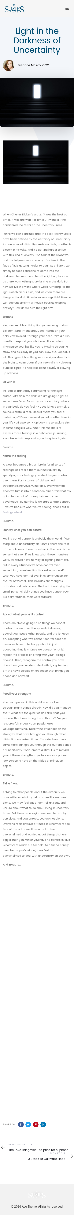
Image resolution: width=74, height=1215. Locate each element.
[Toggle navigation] (58, 8)
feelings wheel (12, 512)
